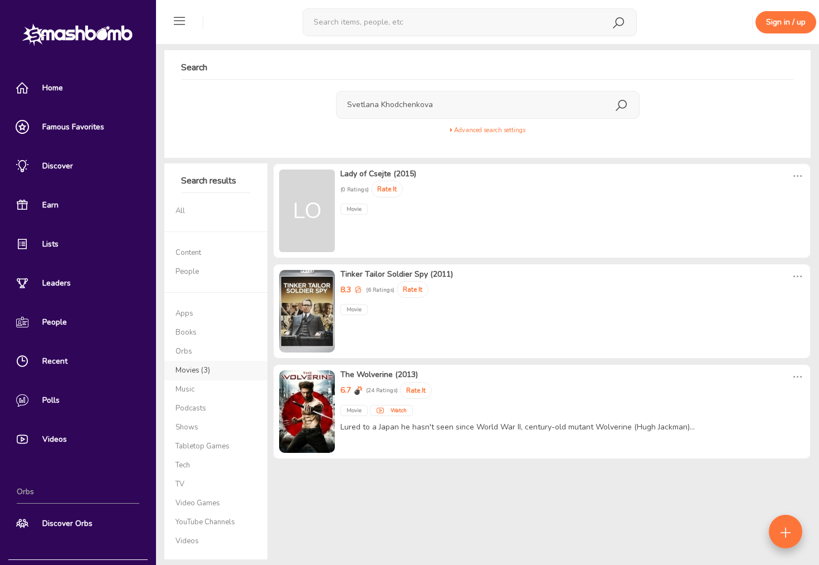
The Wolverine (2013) (379, 374)
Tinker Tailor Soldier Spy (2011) (396, 274)
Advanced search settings (488, 130)
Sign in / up (786, 22)
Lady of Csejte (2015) (378, 173)
